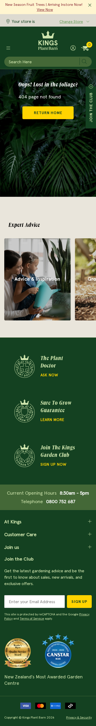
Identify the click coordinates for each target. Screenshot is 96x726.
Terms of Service (32, 618)
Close (91, 86)
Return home (48, 112)
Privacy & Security (79, 717)
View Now (45, 9)
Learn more (52, 419)
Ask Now (49, 375)
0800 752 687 (60, 501)
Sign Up (79, 601)
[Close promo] (90, 5)
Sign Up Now (53, 464)
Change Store (71, 21)
